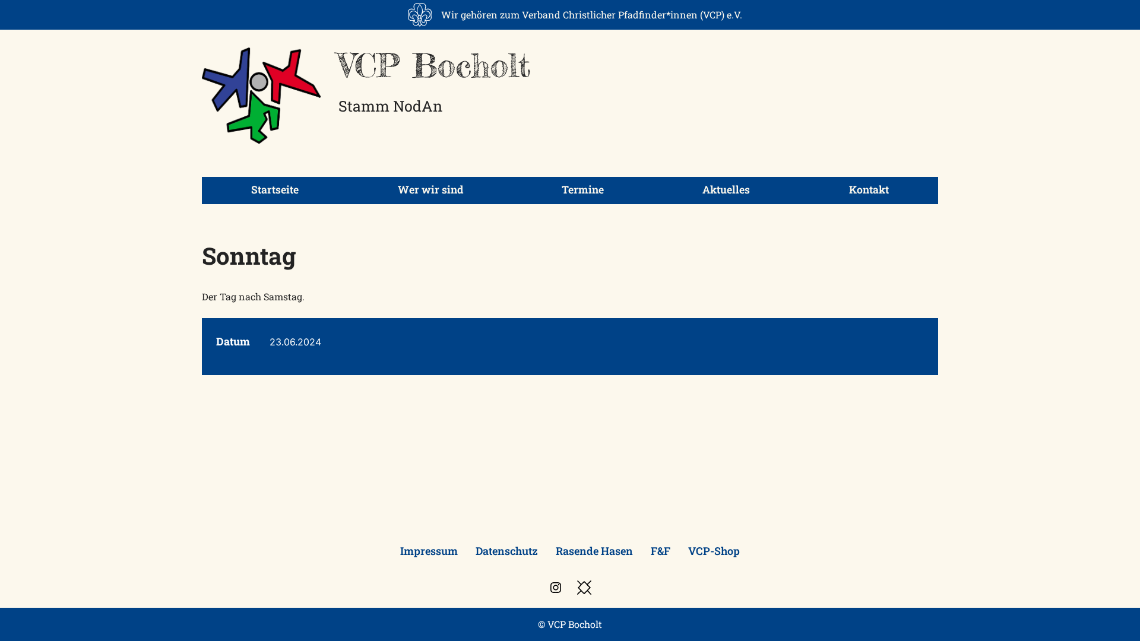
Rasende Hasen (594, 551)
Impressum (429, 551)
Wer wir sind (430, 189)
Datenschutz (507, 551)
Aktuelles (726, 189)
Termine (583, 189)
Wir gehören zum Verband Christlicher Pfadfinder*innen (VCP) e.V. (591, 14)
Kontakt (869, 189)
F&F (660, 551)
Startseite (275, 189)
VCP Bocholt (434, 65)
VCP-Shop (714, 551)
